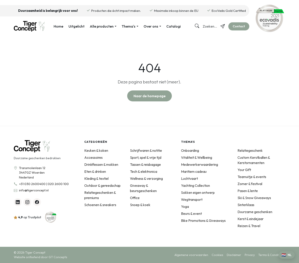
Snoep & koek (140, 205)
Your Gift (244, 170)
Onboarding (190, 150)
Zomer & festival (249, 184)
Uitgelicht (76, 26)
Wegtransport (191, 199)
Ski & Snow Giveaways (254, 198)
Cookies (217, 255)
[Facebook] (37, 202)
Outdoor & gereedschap (102, 185)
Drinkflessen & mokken (101, 164)
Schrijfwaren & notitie (146, 150)
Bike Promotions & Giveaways (203, 220)
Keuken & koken (96, 150)
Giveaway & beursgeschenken (143, 188)
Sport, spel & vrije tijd (145, 157)
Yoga (185, 206)
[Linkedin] (18, 202)
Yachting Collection (195, 185)
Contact (239, 26)
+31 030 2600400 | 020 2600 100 (44, 184)
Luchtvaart (189, 178)
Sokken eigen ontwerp (198, 192)
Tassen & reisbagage (145, 164)
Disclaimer (234, 255)
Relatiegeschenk (250, 150)
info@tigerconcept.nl (34, 190)
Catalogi (173, 26)
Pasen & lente (247, 191)
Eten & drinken (95, 171)
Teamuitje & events (251, 177)
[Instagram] (27, 202)
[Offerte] (222, 26)
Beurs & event (191, 213)
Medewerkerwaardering (199, 164)
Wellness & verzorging (146, 178)
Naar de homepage (150, 96)
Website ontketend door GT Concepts (40, 257)
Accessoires (93, 157)
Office (135, 198)
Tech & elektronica (143, 171)
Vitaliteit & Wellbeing (196, 157)
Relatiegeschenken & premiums (100, 195)
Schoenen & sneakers (100, 205)
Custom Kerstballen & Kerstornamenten (253, 160)
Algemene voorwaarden (191, 255)
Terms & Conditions (271, 255)
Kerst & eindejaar (250, 219)
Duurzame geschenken (254, 212)
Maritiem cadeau (194, 171)
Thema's (128, 26)
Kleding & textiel (96, 178)
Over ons (151, 26)
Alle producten (102, 26)
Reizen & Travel (248, 226)
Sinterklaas (245, 205)
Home (58, 26)
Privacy (250, 255)
